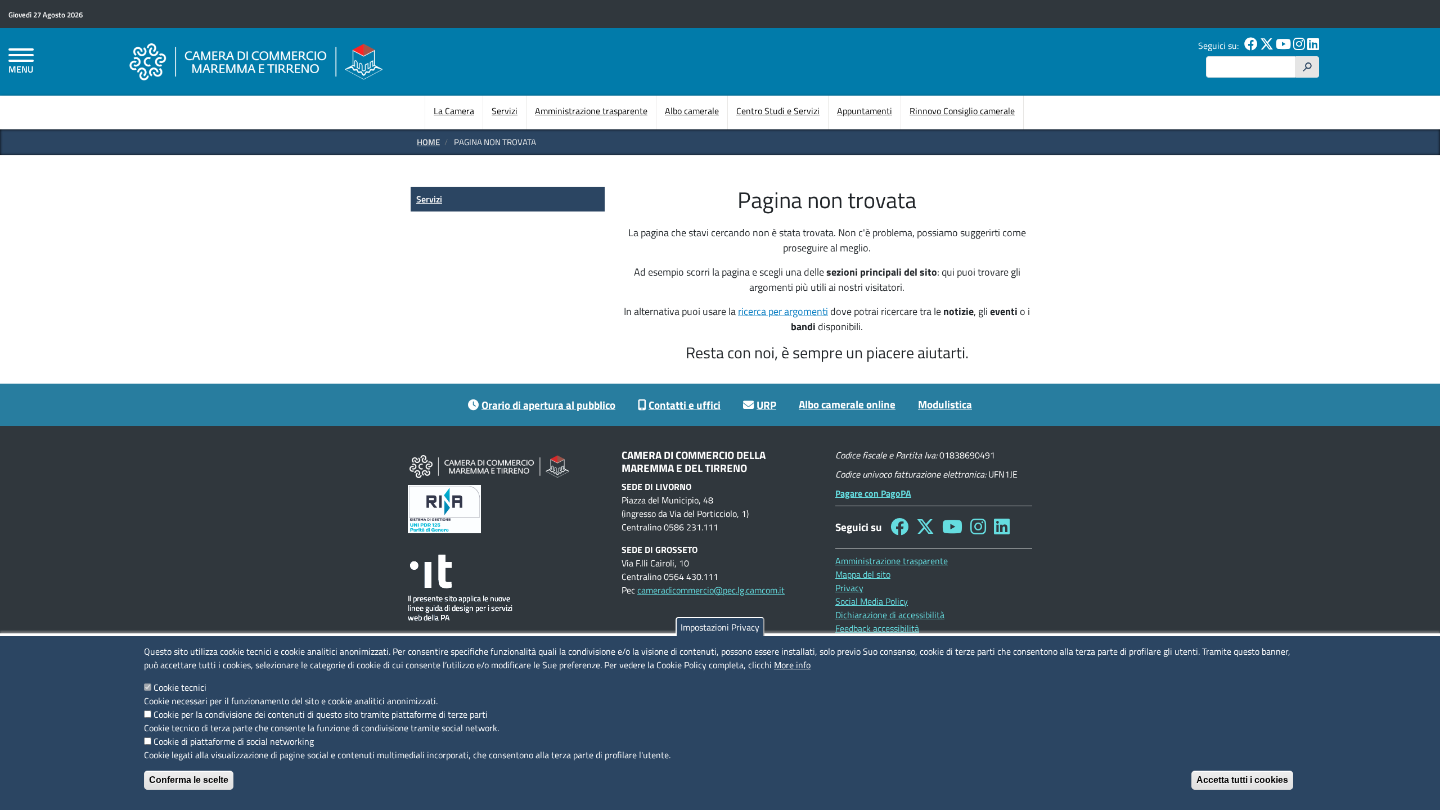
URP (766, 405)
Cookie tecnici (180, 687)
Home (428, 142)
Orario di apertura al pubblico (548, 405)
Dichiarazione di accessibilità (889, 615)
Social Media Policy (871, 601)
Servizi (505, 111)
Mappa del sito (862, 574)
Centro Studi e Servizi (778, 111)
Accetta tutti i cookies (1242, 780)
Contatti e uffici (685, 405)
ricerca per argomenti (783, 311)
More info (792, 665)
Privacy (849, 588)
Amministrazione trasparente (591, 111)
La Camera (454, 111)
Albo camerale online (847, 404)
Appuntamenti (864, 111)
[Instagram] (1299, 45)
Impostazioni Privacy (720, 627)
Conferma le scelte (188, 780)
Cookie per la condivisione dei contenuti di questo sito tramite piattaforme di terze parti (321, 714)
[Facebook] (1251, 45)
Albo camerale (692, 111)
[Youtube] (1283, 45)
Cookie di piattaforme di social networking (234, 741)
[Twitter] (1267, 45)
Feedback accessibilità (877, 628)
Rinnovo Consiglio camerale (962, 111)
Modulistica (945, 404)
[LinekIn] (1313, 45)
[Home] (255, 61)
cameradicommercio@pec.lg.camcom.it (711, 590)
